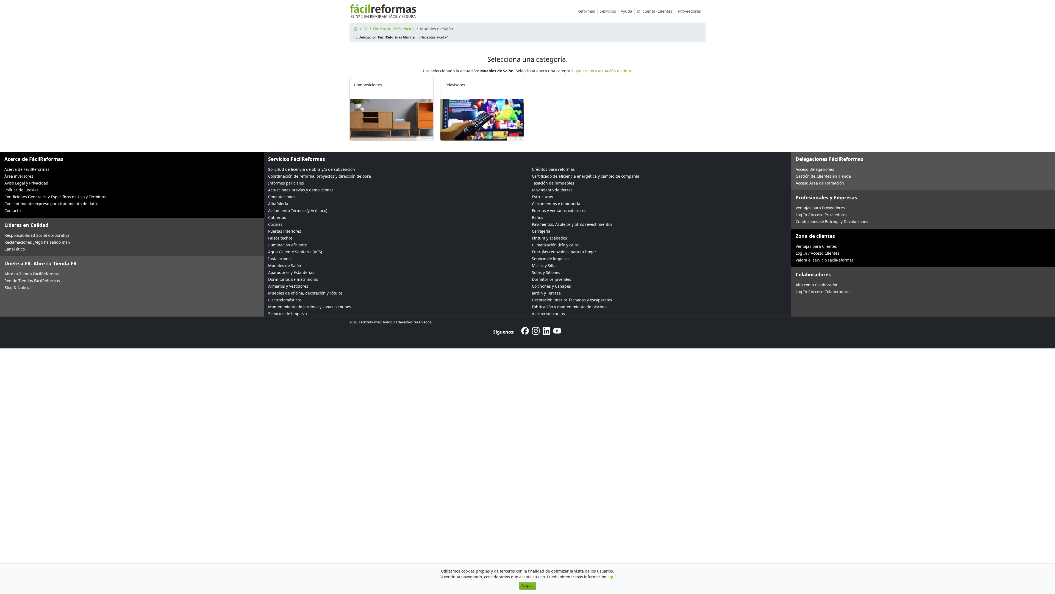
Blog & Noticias (18, 287)
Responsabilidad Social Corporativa (37, 235)
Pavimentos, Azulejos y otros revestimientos (572, 224)
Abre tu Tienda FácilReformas (31, 273)
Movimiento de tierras (552, 190)
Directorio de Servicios (393, 28)
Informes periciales (286, 183)
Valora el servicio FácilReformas (825, 260)
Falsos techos (280, 238)
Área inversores (18, 176)
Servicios (608, 11)
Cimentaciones (281, 196)
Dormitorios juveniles (551, 279)
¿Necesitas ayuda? (433, 37)
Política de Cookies (21, 190)
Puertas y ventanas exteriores (559, 210)
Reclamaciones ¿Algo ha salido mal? (37, 242)
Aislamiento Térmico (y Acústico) (297, 210)
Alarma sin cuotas (548, 313)
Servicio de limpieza (550, 258)
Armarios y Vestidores (288, 286)
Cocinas (275, 224)
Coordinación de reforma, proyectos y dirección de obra (319, 176)
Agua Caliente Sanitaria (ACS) (295, 251)
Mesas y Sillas (544, 265)
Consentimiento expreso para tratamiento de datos (51, 203)
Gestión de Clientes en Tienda (823, 176)
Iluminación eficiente (287, 245)
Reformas (586, 11)
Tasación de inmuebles (553, 183)
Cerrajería (541, 231)
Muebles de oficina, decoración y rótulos (305, 293)
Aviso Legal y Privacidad (26, 183)
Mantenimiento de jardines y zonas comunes (309, 306)
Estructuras (542, 196)
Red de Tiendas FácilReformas (32, 280)
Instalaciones (280, 258)
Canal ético (14, 249)
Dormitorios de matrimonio (293, 279)
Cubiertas (277, 217)
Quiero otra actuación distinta (603, 70)
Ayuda (626, 11)
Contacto (12, 210)
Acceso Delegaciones (815, 169)
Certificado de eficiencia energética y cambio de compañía (585, 176)
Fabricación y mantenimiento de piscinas (569, 306)
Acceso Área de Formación (820, 183)
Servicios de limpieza (287, 313)
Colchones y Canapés (551, 286)
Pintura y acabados (549, 238)
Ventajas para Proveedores (820, 207)
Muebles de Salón (284, 265)
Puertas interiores (284, 231)
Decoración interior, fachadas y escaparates (572, 299)
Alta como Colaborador (817, 284)
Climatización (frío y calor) (555, 245)
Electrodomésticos (285, 299)
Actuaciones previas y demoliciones (301, 190)
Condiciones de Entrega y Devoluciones (832, 221)
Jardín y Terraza (546, 293)
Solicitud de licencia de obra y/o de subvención (311, 169)
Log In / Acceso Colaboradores (823, 291)
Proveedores (689, 11)
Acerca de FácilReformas (26, 169)
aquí (611, 576)
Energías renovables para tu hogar (564, 251)
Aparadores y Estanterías (291, 272)
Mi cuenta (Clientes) (655, 11)
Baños (537, 217)
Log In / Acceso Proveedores (821, 214)
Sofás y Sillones (546, 272)
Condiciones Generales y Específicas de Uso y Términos (55, 196)
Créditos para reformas (553, 169)
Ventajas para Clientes (816, 246)
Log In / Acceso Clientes (817, 253)
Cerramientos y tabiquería (556, 203)
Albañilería (278, 203)
